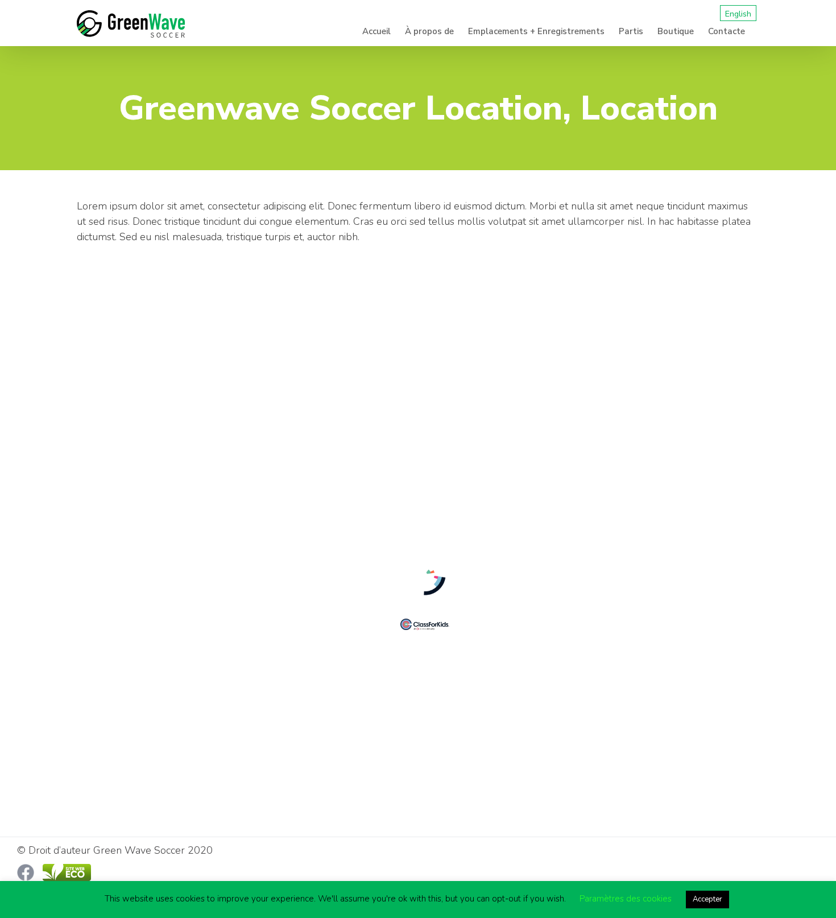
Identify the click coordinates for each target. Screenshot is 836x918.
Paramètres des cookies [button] (626, 898)
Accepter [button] (707, 899)
